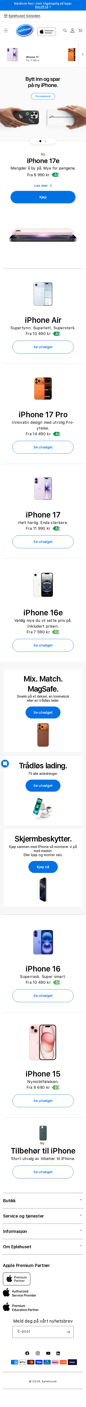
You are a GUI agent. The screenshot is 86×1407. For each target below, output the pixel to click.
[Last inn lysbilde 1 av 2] (40, 141)
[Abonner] (68, 1332)
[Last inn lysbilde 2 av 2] (45, 141)
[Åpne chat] (5, 763)
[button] (6, 30)
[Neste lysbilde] (81, 54)
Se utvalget (43, 347)
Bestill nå (41, 7)
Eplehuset (49, 1381)
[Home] (25, 30)
